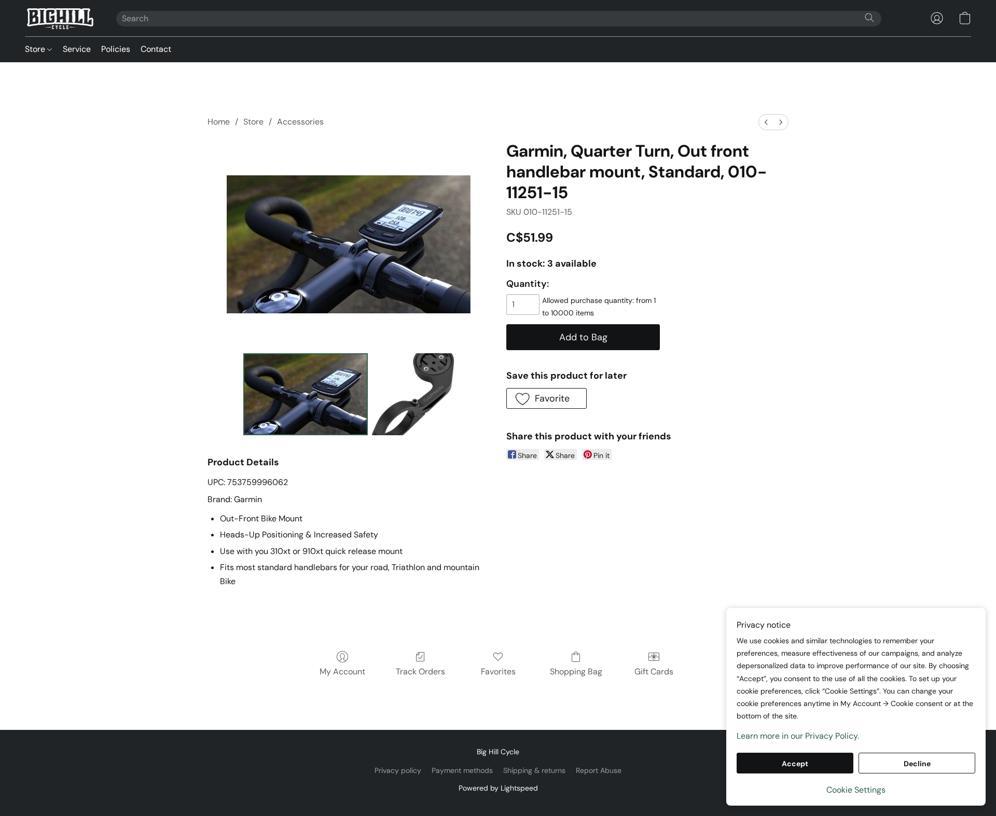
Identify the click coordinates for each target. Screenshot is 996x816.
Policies (115, 49)
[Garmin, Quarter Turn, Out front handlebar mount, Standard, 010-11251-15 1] (413, 394)
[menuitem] (766, 122)
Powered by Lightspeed (498, 788)
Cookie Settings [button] (856, 789)
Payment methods (462, 770)
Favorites (498, 671)
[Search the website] (869, 17)
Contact (156, 49)
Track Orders (420, 671)
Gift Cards (653, 671)
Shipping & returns (534, 770)
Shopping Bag (576, 671)
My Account (342, 671)
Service (77, 49)
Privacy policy (398, 770)
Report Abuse (598, 770)
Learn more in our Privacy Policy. (798, 735)
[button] (60, 18)
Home (219, 121)
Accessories (300, 121)
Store (36, 49)
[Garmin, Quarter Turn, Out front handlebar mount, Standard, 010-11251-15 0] (305, 394)
